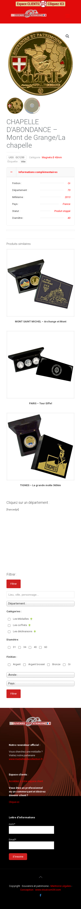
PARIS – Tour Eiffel (40, 403)
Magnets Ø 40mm (52, 157)
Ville (23, 161)
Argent (17, 664)
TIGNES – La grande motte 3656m (40, 485)
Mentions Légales (61, 886)
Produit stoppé (62, 211)
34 (24, 647)
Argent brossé (36, 664)
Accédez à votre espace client (26, 781)
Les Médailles (21, 618)
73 (69, 190)
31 (14, 647)
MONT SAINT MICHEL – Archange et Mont (40, 321)
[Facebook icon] (41, 895)
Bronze (56, 664)
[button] (68, 36)
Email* (12, 839)
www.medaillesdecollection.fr (26, 759)
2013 (67, 197)
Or (69, 183)
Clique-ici (14, 801)
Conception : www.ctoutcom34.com (40, 889)
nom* (12, 824)
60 (45, 647)
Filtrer (13, 583)
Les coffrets (20, 625)
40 (69, 217)
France (66, 204)
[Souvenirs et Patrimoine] (28, 20)
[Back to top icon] (40, 877)
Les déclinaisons (22, 631)
